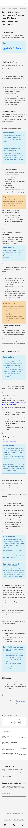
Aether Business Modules (12, 8)
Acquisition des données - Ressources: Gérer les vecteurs (9, 748)
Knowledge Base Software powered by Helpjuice (14, 820)
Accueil (3, 8)
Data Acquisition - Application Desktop (9, 737)
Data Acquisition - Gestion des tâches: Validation (9, 743)
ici (20, 703)
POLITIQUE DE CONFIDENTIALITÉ (14, 819)
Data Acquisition (23, 8)
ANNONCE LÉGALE (14, 817)
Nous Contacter (7, 776)
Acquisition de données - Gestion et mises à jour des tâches (10, 754)
